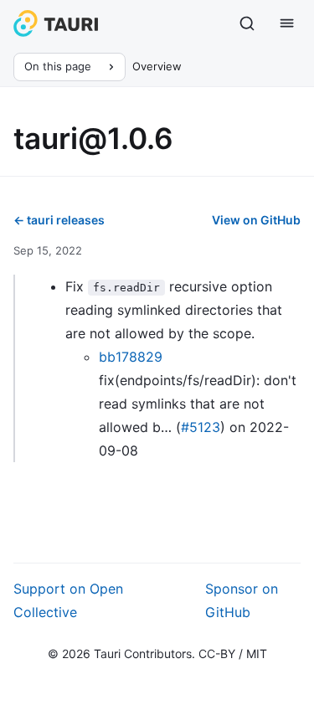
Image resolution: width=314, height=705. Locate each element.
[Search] (247, 23)
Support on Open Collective (68, 600)
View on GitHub (256, 220)
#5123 (200, 427)
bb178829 (130, 356)
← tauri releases (59, 220)
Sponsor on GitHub (241, 600)
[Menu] (287, 23)
